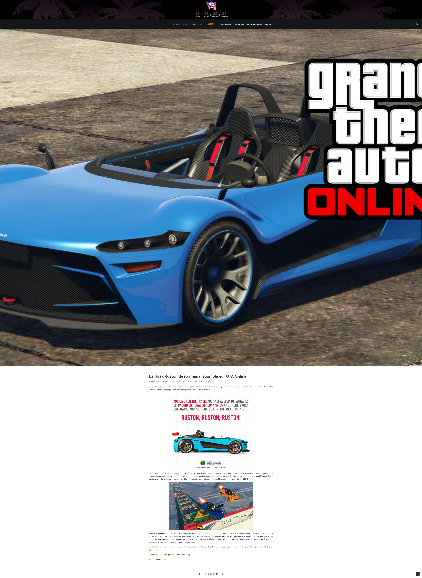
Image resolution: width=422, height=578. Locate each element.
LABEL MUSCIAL (226, 24)
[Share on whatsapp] (214, 574)
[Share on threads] (205, 574)
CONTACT (268, 24)
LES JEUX (186, 24)
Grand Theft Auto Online (187, 381)
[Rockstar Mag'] (211, 24)
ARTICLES (172, 381)
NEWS (166, 381)
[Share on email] (222, 574)
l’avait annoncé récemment (204, 533)
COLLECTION (239, 24)
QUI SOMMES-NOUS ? (254, 24)
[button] (417, 24)
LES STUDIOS (197, 24)
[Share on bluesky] (216, 574)
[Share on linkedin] (211, 574)
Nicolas (207, 381)
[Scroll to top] (418, 574)
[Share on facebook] (199, 574)
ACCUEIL (176, 24)
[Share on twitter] (202, 574)
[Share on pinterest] (208, 574)
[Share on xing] (219, 574)
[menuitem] (176, 24)
